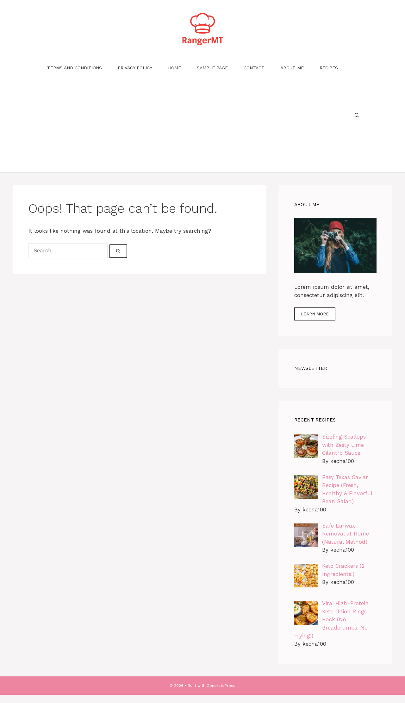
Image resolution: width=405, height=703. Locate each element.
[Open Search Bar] (357, 115)
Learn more (315, 314)
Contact (254, 67)
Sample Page (212, 67)
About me (292, 67)
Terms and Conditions (74, 67)
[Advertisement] (192, 124)
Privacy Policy (135, 67)
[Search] (118, 251)
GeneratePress (221, 685)
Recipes (329, 67)
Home (174, 67)
